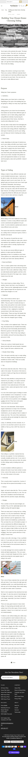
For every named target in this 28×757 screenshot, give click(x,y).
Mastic (4, 532)
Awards (16, 707)
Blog (6, 9)
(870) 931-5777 (4, 728)
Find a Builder (4, 705)
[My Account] (24, 5)
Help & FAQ (17, 688)
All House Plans (4, 688)
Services (17, 710)
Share (14, 662)
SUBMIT (23, 677)
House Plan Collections (6, 692)
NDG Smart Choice (19, 696)
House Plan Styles (5, 690)
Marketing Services (5, 707)
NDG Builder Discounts (6, 714)
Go (20, 1)
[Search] (22, 5)
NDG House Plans (5, 696)
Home (2, 9)
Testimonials (17, 712)
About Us (17, 705)
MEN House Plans (5, 694)
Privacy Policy (18, 698)
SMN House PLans (5, 699)
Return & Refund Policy (20, 690)
